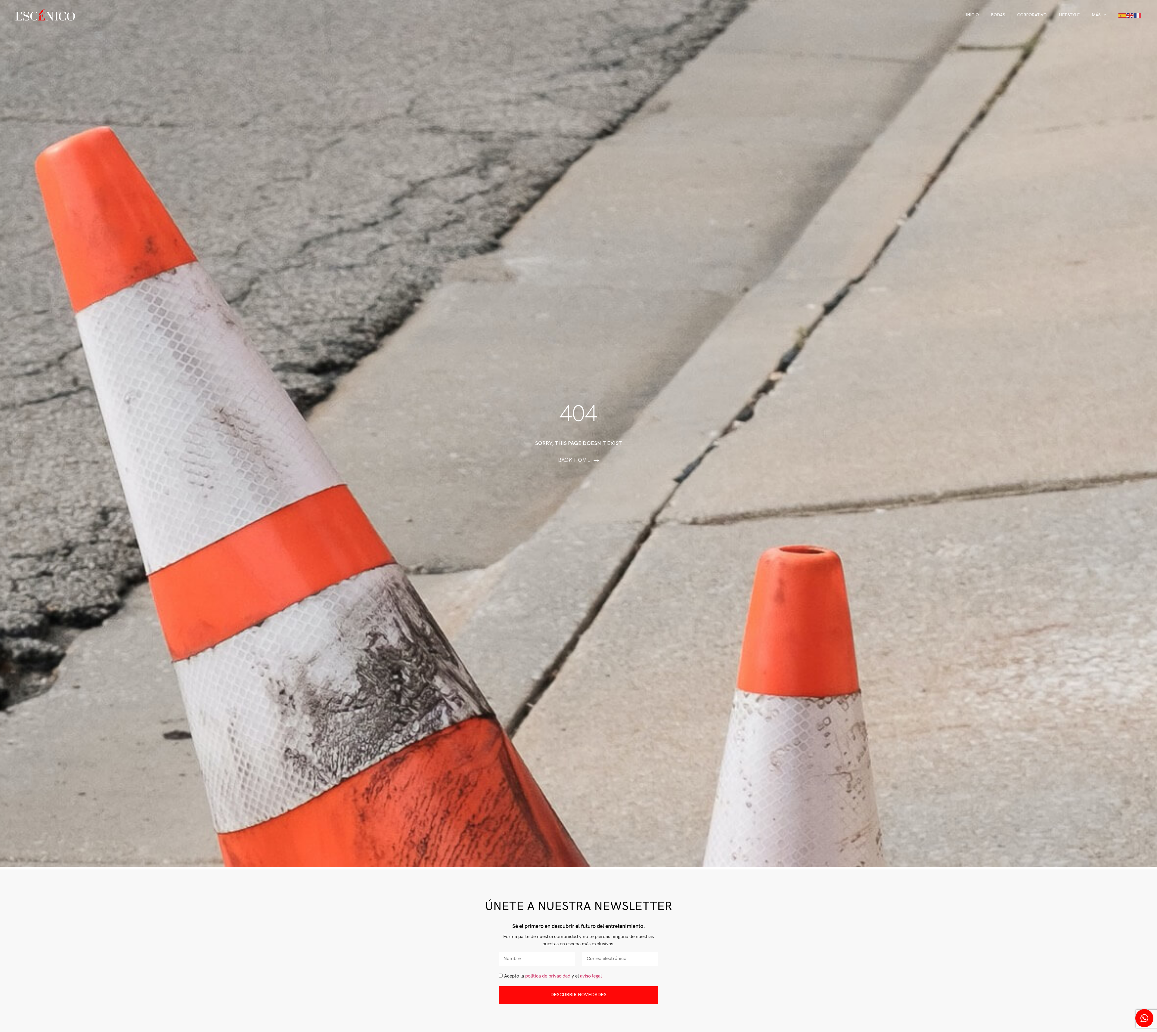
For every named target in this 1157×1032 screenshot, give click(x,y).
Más (1096, 14)
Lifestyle (1069, 14)
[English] (1130, 15)
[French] (1138, 15)
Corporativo (1032, 14)
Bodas (998, 14)
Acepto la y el (553, 976)
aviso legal (591, 976)
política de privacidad (547, 976)
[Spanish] (1122, 15)
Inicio (972, 14)
